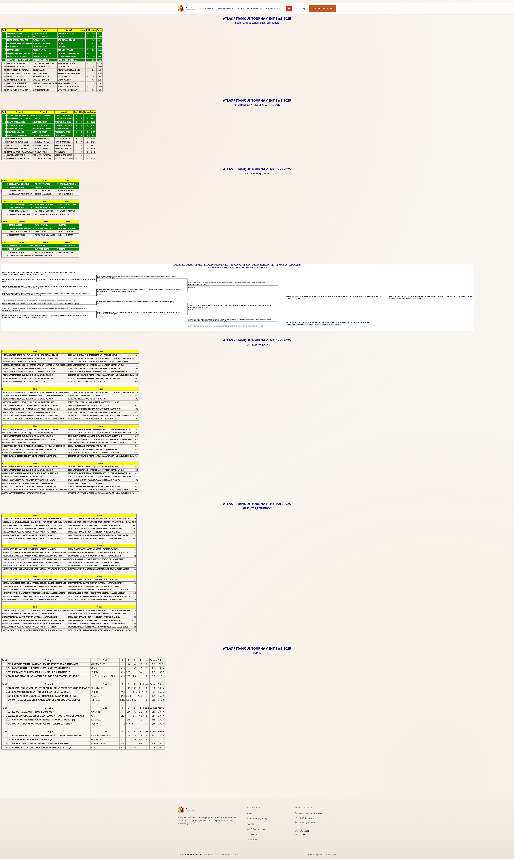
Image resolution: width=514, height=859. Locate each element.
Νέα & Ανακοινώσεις (256, 829)
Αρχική (209, 8)
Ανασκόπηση (320, 8)
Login (289, 8)
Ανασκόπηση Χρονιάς (250, 8)
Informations (225, 8)
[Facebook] (304, 8)
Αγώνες (250, 823)
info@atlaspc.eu (306, 818)
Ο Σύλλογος (252, 834)
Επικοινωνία (273, 8)
